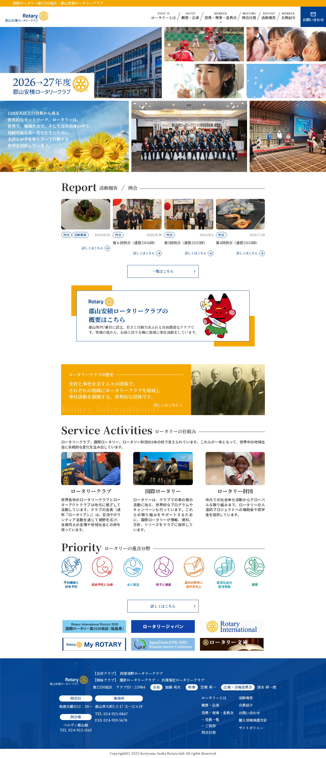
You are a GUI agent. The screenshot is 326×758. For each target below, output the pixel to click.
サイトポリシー (251, 727)
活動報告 (246, 697)
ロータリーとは (213, 697)
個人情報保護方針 (253, 720)
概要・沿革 (210, 705)
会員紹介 (246, 705)
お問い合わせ (249, 712)
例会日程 (208, 732)
